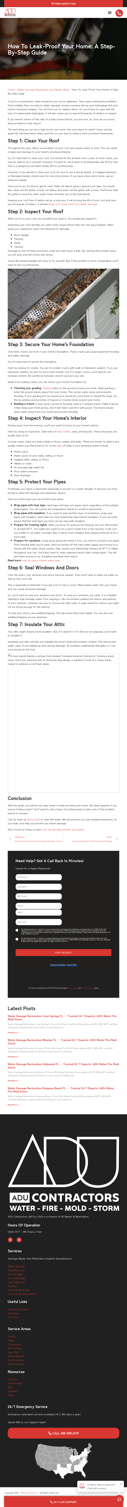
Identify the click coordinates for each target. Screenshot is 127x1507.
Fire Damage (15, 1274)
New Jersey (14, 1348)
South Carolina (16, 1360)
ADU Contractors (29, 1492)
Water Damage (16, 1266)
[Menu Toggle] (110, 13)
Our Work (13, 1317)
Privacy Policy (72, 988)
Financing (13, 1313)
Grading (47, 388)
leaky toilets (63, 431)
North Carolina (16, 1364)
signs (59, 445)
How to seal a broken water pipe (41, 560)
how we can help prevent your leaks (62, 829)
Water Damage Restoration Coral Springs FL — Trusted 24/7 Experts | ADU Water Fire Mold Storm (62, 1017)
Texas (11, 1340)
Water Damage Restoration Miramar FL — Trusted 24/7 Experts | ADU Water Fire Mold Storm (62, 1041)
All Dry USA (33, 819)
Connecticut (14, 1344)
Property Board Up (19, 1290)
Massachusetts (16, 1356)
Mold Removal (16, 1270)
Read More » (13, 1032)
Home (11, 89)
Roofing (12, 1286)
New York (13, 1352)
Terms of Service (87, 988)
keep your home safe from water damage (73, 204)
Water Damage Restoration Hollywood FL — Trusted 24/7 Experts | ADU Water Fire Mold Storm (63, 1065)
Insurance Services (18, 1309)
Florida (12, 1336)
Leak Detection (16, 1282)
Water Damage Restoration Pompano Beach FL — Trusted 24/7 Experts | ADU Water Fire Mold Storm (61, 1089)
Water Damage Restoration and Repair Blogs (43, 89)
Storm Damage (16, 1278)
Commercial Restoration (21, 1294)
